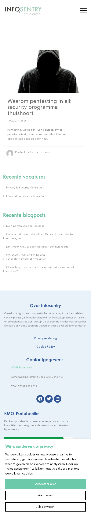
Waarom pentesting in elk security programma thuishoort (39, 107)
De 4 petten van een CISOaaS (26, 226)
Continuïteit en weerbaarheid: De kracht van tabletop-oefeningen (40, 236)
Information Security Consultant (26, 196)
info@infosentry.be (21, 368)
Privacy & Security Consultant (25, 187)
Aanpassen (45, 495)
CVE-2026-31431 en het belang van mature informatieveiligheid (26, 257)
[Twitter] (49, 399)
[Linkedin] (57, 399)
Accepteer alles (45, 484)
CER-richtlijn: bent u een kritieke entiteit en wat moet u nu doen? (41, 269)
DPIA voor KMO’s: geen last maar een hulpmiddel (37, 246)
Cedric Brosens (40, 152)
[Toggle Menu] (83, 10)
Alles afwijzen (45, 506)
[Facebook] (40, 399)
